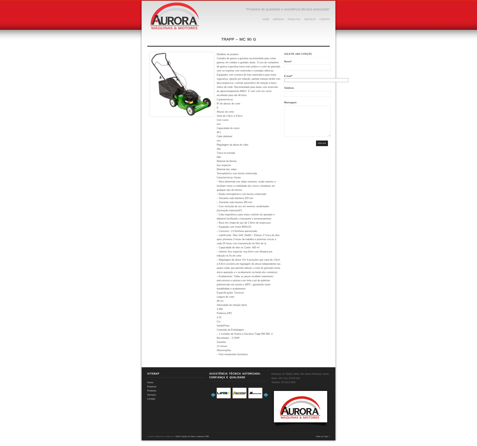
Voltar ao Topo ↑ (323, 436)
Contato (324, 19)
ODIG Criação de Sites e (186, 436)
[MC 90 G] (182, 84)
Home (266, 19)
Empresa (278, 19)
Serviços (310, 19)
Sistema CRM (203, 436)
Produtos (294, 19)
